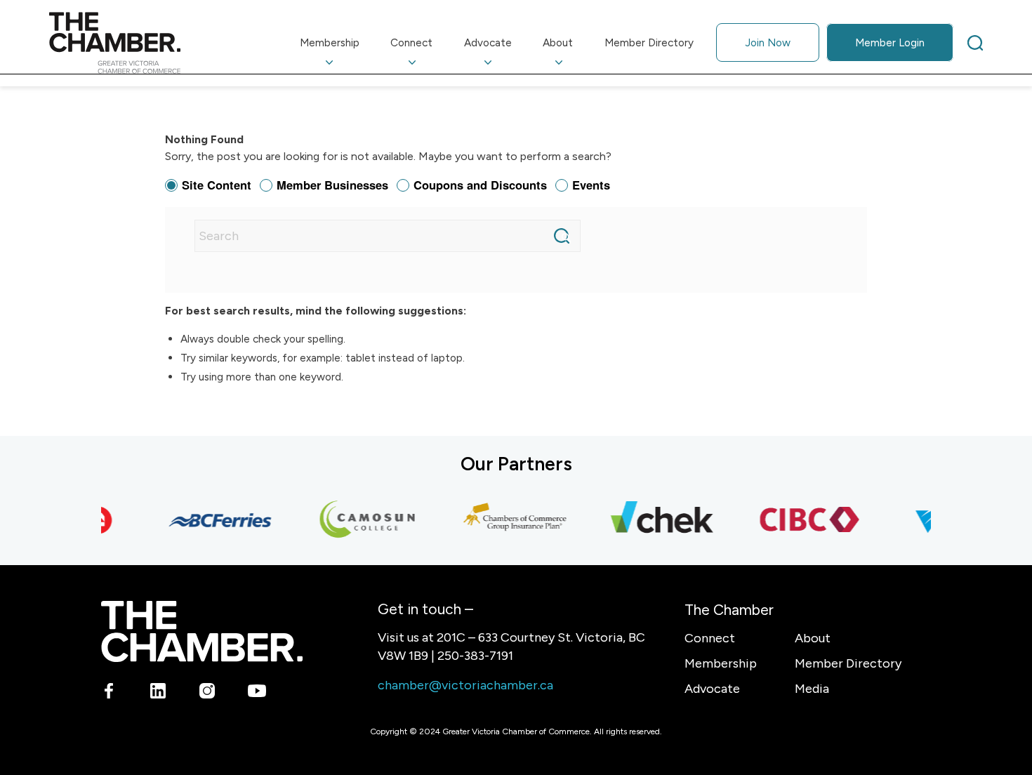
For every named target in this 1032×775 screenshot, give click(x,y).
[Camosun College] (361, 520)
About (813, 638)
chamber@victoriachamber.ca (465, 685)
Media (812, 688)
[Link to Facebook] (109, 693)
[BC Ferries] (214, 520)
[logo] (114, 43)
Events (591, 184)
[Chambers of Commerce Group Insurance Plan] (509, 520)
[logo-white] (202, 631)
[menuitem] (330, 43)
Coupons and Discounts (480, 184)
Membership (720, 663)
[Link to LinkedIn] (158, 693)
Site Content (216, 184)
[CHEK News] (656, 520)
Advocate (712, 688)
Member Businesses (332, 184)
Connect (709, 638)
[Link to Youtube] (257, 693)
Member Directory (848, 663)
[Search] (975, 43)
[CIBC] (803, 520)
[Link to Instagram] (207, 693)
